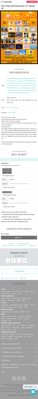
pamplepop (20, 78)
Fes (22, 291)
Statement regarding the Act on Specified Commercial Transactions (19, 366)
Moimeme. (18, 90)
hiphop (26, 291)
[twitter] (14, 378)
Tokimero (16, 88)
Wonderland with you (28, 85)
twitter (8, 260)
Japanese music (5, 291)
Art (25, 336)
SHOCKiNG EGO (13, 83)
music (3, 289)
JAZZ (31, 291)
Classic (7, 293)
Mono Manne (11, 300)
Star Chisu (11, 92)
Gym (14, 325)
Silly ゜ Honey (17, 81)
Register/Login (32, 2)
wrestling (28, 316)
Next (35, 37)
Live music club (21, 245)
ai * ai (23, 90)
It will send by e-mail (25, 260)
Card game (31, 325)
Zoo (18, 325)
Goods (21, 307)
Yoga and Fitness (6, 325)
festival (19, 334)
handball (26, 318)
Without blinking (12, 78)
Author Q (24, 81)
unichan (20, 92)
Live (16, 307)
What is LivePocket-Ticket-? (11, 344)
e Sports (19, 318)
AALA (20, 85)
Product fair (4, 334)
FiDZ (15, 92)
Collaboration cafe (6, 311)
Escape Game (15, 327)
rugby (15, 316)
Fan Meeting (4, 305)
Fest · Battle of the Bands (23, 243)
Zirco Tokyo (10, 107)
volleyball (21, 316)
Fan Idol (3, 302)
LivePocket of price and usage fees (13, 356)
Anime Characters (7, 309)
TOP (2, 278)
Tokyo (16, 107)
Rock (13, 291)
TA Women (11, 90)
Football (10, 316)
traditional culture (26, 298)
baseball (3, 316)
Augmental (26, 92)
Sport (3, 314)
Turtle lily (9, 81)
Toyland (15, 85)
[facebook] (19, 378)
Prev (2, 37)
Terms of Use (6, 360)
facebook (13, 260)
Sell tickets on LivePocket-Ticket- (12, 352)
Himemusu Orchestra (30, 78)
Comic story (15, 298)
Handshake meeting (16, 305)
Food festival (18, 336)
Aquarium (24, 325)
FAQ (3, 371)
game (2, 327)
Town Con (4, 336)
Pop (18, 291)
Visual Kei (13, 293)
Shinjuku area (32, 245)
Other (19, 293)
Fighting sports (11, 318)
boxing (3, 318)
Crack (21, 88)
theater (8, 298)
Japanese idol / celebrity (8, 245)
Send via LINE (19, 260)
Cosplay (9, 329)
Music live (11, 243)
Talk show (10, 307)
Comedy (3, 300)
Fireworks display (28, 334)
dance (18, 300)
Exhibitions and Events (8, 332)
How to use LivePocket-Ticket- (12, 348)
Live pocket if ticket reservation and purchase (6, 2)
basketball (4, 321)
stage (2, 298)
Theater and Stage (7, 296)
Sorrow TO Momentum (25, 83)
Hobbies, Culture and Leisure (10, 323)
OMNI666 (28, 90)
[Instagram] (24, 378)
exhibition (26, 305)
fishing (8, 327)
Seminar (11, 336)
